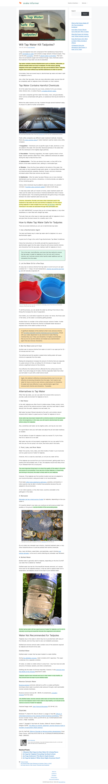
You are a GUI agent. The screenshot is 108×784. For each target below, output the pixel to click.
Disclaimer (54, 775)
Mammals (84, 3)
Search (74, 11)
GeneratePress (62, 782)
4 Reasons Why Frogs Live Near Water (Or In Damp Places (40, 752)
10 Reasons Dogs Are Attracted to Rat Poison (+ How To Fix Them (79, 47)
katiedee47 (44, 541)
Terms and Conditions (54, 779)
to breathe (29, 56)
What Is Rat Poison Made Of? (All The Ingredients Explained (80, 25)
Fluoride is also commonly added (35, 187)
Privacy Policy (54, 777)
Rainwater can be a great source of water (31, 499)
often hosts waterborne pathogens (36, 482)
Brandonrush (41, 134)
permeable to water (28, 54)
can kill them (51, 204)
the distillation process (30, 658)
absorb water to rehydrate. (48, 56)
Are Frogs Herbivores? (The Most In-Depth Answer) (38, 756)
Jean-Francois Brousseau (40, 706)
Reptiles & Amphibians (73, 3)
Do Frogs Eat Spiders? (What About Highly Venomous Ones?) (41, 758)
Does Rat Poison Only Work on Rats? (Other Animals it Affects (80, 41)
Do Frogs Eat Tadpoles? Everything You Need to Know (39, 754)
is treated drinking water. (48, 91)
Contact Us (54, 773)
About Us (54, 771)
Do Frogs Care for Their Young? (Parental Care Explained (35, 765)
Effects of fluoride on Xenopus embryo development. (45, 731)
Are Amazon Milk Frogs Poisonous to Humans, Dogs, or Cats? (36, 763)
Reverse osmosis (24, 685)
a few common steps (30, 140)
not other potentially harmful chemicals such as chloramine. (41, 333)
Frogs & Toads (24, 762)
